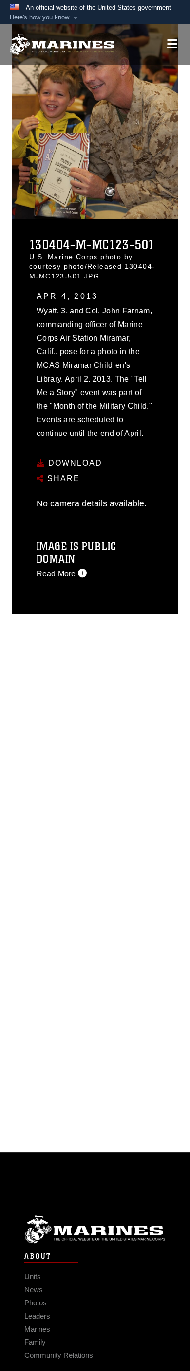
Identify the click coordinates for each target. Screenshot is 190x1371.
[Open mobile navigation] (172, 44)
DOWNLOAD (73, 463)
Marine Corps (95, 1229)
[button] (45, 17)
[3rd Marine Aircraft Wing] (62, 44)
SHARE (62, 478)
